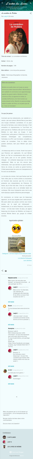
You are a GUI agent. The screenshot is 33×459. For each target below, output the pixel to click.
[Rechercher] (31, 3)
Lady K (15, 287)
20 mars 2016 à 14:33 (23, 376)
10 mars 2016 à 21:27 (18, 370)
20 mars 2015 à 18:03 (23, 278)
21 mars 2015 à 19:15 (23, 313)
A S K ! (10, 370)
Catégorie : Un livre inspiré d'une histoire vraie (16, 253)
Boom (10, 306)
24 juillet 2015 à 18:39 (20, 328)
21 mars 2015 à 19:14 (23, 287)
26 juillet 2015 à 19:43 (23, 349)
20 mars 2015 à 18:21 (18, 305)
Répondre (11, 302)
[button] (31, 13)
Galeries (22, 455)
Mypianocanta (12, 278)
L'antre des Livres (16, 3)
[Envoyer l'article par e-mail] (6, 271)
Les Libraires (28, 260)
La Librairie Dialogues (25, 258)
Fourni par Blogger (18, 452)
